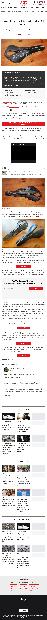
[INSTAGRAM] (11, 371)
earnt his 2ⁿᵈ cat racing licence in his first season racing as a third (25, 382)
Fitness (31, 7)
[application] (23, 153)
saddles (39, 113)
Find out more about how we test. (20, 103)
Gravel (37, 7)
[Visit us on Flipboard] (44, 2)
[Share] (16, 34)
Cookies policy (6, 606)
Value (26, 106)
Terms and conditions (29, 603)
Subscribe (40, 4)
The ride (21, 106)
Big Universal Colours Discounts (14, 11)
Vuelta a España (13, 588)
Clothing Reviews (34, 590)
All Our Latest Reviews (34, 584)
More (43, 7)
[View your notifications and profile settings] (9, 3)
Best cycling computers (23, 591)
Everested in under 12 (34, 383)
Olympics (13, 590)
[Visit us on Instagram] (37, 2)
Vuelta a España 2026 (29, 11)
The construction (14, 106)
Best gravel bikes (23, 586)
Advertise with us (15, 606)
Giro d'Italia (13, 586)
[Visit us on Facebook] (41, 2)
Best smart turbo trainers (23, 589)
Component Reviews (33, 588)
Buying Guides (23, 7)
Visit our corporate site (39, 615)
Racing (10, 7)
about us (7, 603)
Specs (35, 106)
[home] (1, 7)
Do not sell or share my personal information (32, 606)
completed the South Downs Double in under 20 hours (15, 383)
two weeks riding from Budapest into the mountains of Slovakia (28, 391)
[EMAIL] (13, 371)
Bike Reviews (34, 586)
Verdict (30, 106)
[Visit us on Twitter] (39, 2)
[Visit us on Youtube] (43, 2)
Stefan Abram (17, 110)
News (4, 7)
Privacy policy (38, 603)
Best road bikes (23, 584)
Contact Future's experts (16, 603)
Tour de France (13, 584)
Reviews (16, 7)
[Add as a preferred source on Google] (23, 610)
